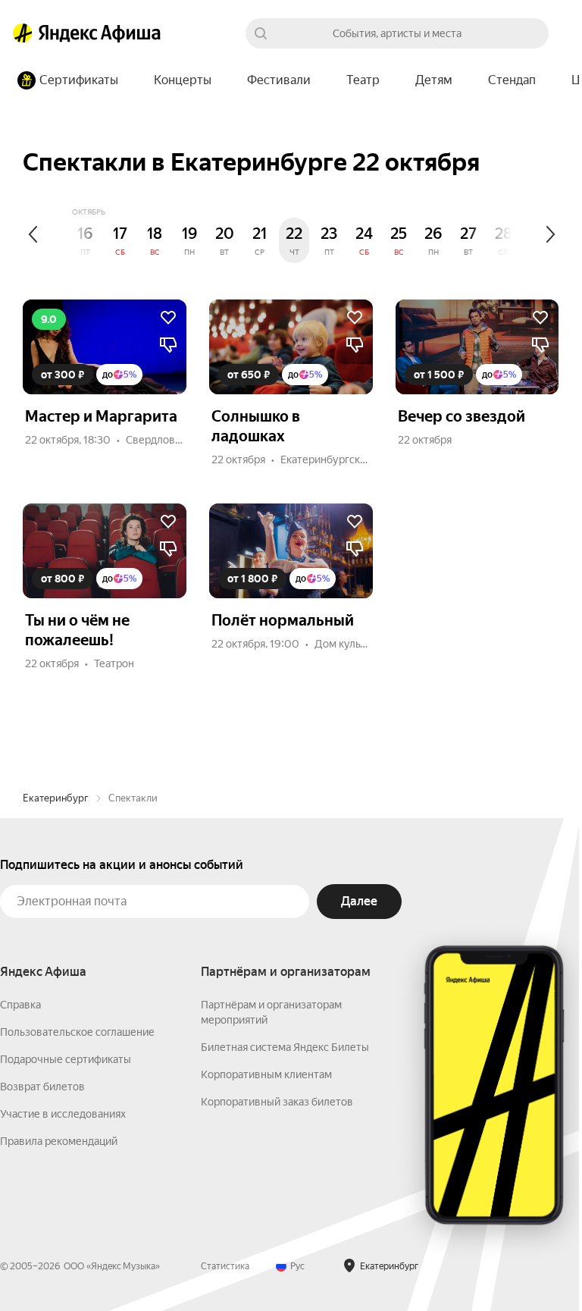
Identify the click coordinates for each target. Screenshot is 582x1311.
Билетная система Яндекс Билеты (285, 1047)
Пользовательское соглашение (77, 1032)
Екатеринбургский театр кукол (356, 459)
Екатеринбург (56, 798)
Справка (20, 1005)
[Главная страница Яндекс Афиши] (23, 33)
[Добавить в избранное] (168, 318)
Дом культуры (349, 644)
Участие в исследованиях (63, 1114)
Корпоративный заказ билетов (277, 1102)
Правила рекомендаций (58, 1141)
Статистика (225, 1266)
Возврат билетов (42, 1086)
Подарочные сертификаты (65, 1059)
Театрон (114, 663)
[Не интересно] (168, 345)
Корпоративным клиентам (266, 1074)
